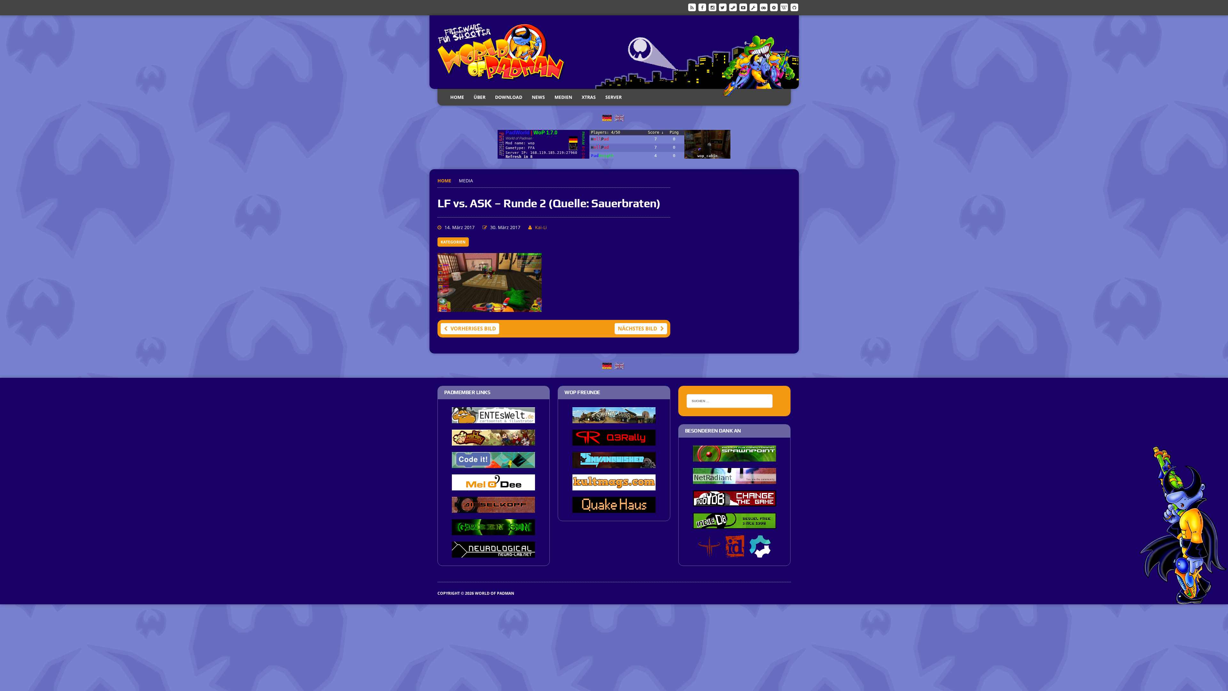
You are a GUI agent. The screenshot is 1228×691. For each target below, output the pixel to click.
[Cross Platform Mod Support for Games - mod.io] (760, 553)
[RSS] (692, 7)
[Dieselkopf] (493, 508)
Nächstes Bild (637, 328)
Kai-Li (541, 227)
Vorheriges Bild (473, 328)
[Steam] (732, 7)
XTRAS (589, 97)
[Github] (794, 7)
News (538, 97)
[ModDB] (753, 7)
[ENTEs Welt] (493, 418)
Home (457, 97)
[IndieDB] (763, 7)
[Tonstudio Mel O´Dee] (493, 485)
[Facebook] (702, 7)
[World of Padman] (614, 52)
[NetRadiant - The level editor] (734, 479)
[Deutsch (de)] (607, 117)
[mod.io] (773, 7)
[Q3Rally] (614, 441)
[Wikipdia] (784, 7)
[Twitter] (722, 7)
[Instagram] (712, 7)
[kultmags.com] (614, 485)
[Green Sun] (493, 530)
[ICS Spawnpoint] (734, 457)
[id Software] (735, 553)
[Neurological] (493, 553)
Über (479, 97)
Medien (563, 97)
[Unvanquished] (614, 463)
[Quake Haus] (614, 508)
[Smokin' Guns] (614, 418)
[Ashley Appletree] (493, 441)
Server (613, 97)
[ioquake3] (709, 553)
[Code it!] (493, 463)
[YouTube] (743, 7)
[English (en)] (619, 117)
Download (508, 97)
